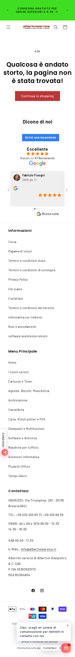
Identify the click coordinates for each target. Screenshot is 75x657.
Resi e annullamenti (22, 326)
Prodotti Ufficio (19, 466)
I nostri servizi (18, 372)
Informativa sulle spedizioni (33, 648)
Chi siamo (15, 289)
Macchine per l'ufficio (23, 447)
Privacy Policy (18, 279)
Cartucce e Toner (20, 381)
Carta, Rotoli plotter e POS (26, 419)
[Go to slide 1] (34, 209)
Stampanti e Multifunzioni (26, 428)
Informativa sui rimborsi (25, 317)
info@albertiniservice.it (38, 549)
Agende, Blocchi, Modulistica (28, 391)
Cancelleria (16, 409)
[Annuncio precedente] (7, 10)
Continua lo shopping (37, 96)
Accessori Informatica (23, 457)
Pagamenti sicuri (20, 251)
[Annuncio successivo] (67, 10)
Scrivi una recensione (40, 137)
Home (12, 362)
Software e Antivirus (22, 438)
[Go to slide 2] (38, 208)
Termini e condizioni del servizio (31, 308)
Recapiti (57, 648)
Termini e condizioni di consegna (31, 270)
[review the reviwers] (16, 189)
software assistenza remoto (28, 336)
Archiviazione (18, 400)
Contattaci (15, 298)
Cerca (12, 242)
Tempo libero (17, 476)
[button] (8, 27)
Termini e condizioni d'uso (27, 260)
